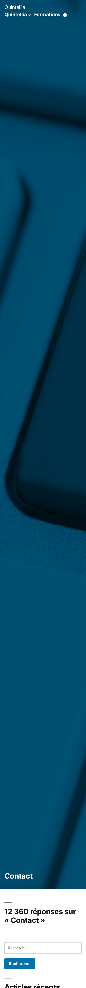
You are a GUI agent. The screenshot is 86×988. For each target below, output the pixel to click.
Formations (47, 14)
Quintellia (14, 7)
